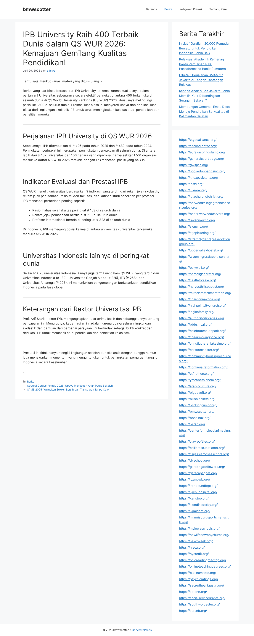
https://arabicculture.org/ (197, 386)
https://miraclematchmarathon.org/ (205, 293)
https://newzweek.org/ (196, 541)
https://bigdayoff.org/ (195, 392)
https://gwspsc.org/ (193, 165)
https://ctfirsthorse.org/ (196, 373)
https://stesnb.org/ (193, 611)
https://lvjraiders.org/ (194, 511)
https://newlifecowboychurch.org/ (204, 535)
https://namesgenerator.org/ (200, 274)
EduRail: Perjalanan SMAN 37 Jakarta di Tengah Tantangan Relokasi (201, 79)
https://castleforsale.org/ (197, 280)
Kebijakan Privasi (191, 9)
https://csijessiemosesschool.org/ (204, 454)
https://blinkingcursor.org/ (198, 405)
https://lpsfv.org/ (191, 184)
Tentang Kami (218, 9)
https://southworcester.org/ (199, 604)
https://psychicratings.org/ (198, 579)
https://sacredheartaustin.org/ (201, 585)
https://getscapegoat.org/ (198, 473)
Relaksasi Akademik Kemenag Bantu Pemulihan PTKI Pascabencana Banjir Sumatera (202, 64)
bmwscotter (37, 9)
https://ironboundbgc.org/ (198, 486)
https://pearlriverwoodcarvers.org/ (204, 214)
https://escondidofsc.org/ (198, 146)
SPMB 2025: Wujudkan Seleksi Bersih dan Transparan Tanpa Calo (68, 389)
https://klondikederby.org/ (198, 505)
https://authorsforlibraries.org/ (201, 318)
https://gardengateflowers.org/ (202, 467)
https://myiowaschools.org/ (199, 528)
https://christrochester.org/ (199, 350)
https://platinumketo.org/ (197, 573)
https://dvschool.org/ (194, 460)
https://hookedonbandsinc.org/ (202, 171)
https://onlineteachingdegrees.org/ (205, 566)
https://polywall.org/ (194, 267)
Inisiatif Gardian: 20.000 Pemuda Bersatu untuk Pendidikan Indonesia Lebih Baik (204, 48)
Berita (168, 9)
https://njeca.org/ (192, 547)
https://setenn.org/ (193, 592)
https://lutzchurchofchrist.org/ (201, 196)
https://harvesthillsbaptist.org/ (201, 286)
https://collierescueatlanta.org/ (202, 448)
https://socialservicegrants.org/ (202, 598)
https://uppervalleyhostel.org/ (201, 250)
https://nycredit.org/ (194, 554)
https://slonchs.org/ (193, 226)
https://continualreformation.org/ (203, 367)
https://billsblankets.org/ (197, 399)
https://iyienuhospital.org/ (198, 492)
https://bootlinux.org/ (194, 418)
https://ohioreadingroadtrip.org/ (202, 560)
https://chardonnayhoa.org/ (199, 299)
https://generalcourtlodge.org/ (201, 158)
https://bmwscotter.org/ (196, 411)
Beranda (151, 9)
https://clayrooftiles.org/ (197, 441)
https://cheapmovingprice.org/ (201, 337)
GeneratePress (142, 630)
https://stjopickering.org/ (197, 233)
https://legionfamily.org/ (196, 312)
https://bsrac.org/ (192, 424)
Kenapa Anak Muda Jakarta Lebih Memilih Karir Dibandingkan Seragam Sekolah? (204, 95)
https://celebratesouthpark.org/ (202, 331)
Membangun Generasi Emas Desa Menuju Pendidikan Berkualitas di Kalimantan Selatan (204, 111)
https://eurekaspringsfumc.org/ (202, 152)
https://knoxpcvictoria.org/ (198, 177)
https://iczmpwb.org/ (194, 479)
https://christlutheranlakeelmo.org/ (205, 343)
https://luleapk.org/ (193, 190)
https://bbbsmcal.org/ (195, 324)
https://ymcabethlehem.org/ (200, 380)
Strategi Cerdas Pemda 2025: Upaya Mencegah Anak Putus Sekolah (70, 385)
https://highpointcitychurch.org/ (202, 305)
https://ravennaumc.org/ (197, 220)
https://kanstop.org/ (194, 498)
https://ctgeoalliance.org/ (197, 140)
